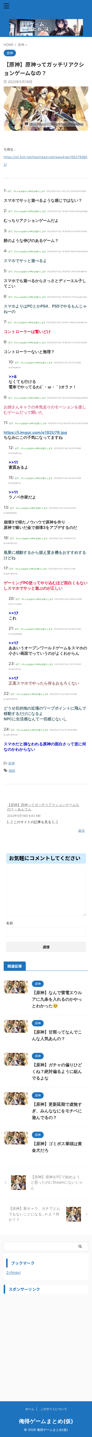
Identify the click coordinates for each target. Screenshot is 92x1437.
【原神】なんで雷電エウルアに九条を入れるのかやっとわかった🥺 (57, 999)
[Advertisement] (46, 1342)
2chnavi (13, 1272)
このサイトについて (53, 1409)
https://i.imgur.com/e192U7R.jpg (35, 432)
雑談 (12, 770)
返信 (81, 830)
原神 (11, 763)
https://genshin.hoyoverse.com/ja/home (56, 124)
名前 (9, 923)
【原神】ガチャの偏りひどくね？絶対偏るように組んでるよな (57, 1071)
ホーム (29, 1409)
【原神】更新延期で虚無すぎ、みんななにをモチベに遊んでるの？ (57, 1111)
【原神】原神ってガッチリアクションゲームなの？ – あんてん (43, 807)
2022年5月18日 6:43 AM (23, 816)
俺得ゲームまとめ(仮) (46, 1421)
